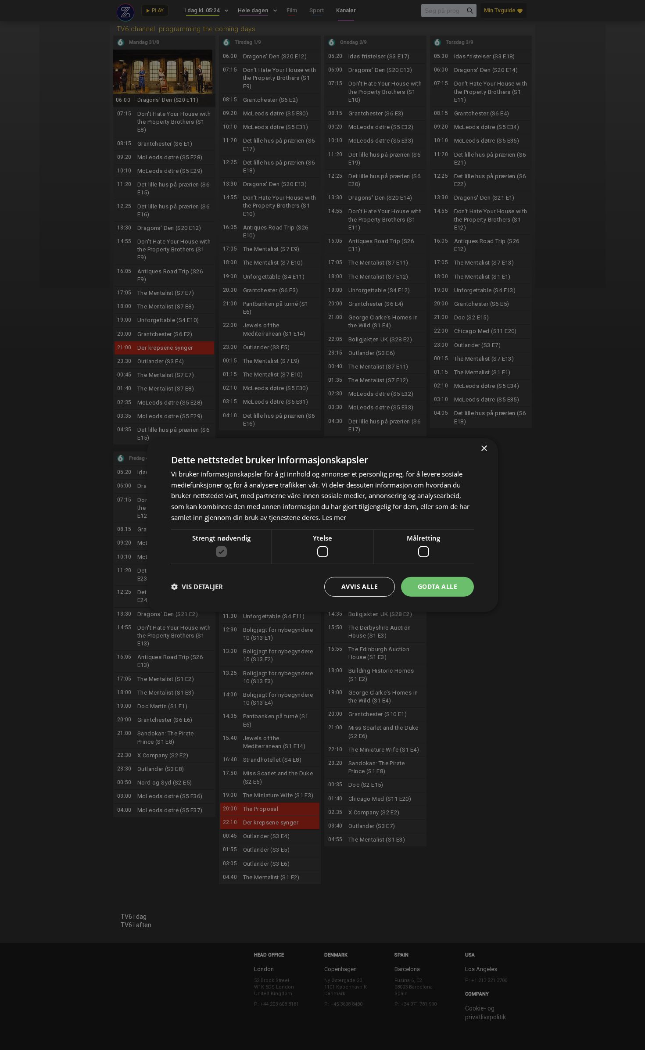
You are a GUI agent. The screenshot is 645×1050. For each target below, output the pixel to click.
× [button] (483, 448)
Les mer (334, 517)
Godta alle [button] (437, 586)
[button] (197, 587)
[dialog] (322, 525)
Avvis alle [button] (359, 586)
